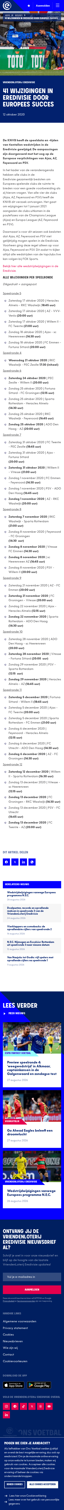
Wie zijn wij (10, 1348)
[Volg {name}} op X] (32, 1406)
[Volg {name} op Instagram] (6, 1406)
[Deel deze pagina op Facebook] (6, 862)
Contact (8, 1355)
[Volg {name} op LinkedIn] (6, 1414)
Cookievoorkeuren (15, 1361)
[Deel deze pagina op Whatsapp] (32, 862)
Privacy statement (15, 1328)
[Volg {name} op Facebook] (14, 1406)
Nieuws (19, 16)
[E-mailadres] (32, 1277)
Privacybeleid (8, 1301)
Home (7, 16)
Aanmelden (32, 1289)
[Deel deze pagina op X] (14, 862)
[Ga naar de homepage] (7, 5)
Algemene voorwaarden (19, 1321)
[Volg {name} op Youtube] (49, 1406)
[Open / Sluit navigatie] (57, 5)
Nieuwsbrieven (13, 1341)
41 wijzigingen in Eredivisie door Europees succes (31, 18)
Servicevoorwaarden (26, 1301)
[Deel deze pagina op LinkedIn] (23, 862)
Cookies (8, 1335)
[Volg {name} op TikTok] (23, 1406)
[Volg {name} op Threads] (40, 1406)
